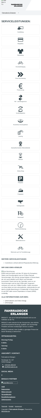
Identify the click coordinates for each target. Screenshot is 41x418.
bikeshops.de (5, 411)
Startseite (4, 406)
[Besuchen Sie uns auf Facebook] (1, 375)
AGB (3, 387)
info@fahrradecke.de (10, 367)
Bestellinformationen (8, 397)
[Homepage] (9, 303)
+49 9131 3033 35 (10, 365)
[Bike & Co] (9, 383)
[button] (20, 29)
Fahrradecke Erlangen (9, 13)
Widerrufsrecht (6, 392)
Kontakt (11, 406)
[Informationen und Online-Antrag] (15, 301)
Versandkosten (6, 394)
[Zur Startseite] (17, 5)
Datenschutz (5, 389)
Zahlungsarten (6, 399)
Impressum (18, 406)
